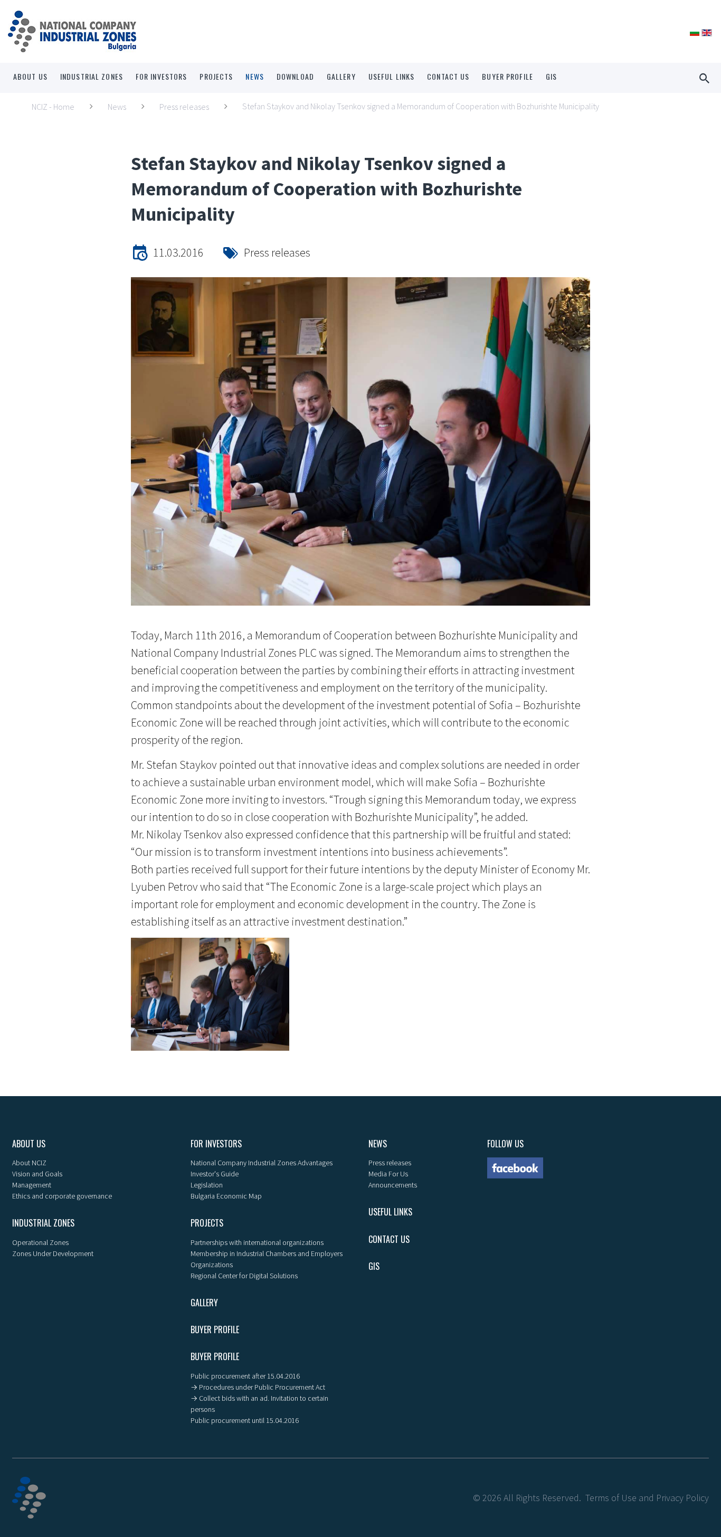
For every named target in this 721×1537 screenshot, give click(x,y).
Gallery (341, 76)
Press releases (184, 106)
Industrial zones (91, 76)
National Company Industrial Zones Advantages (262, 1162)
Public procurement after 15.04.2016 (245, 1376)
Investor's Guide (215, 1173)
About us (30, 76)
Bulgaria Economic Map (226, 1196)
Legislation (207, 1185)
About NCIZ (29, 1162)
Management (31, 1185)
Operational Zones (40, 1242)
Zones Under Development (52, 1253)
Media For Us (388, 1173)
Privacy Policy (682, 1498)
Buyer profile (507, 76)
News (254, 76)
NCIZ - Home (53, 106)
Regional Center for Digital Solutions (244, 1275)
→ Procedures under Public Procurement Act (258, 1387)
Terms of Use (611, 1498)
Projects (216, 76)
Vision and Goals (37, 1173)
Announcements (392, 1185)
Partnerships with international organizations (257, 1242)
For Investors (161, 76)
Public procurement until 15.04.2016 (245, 1420)
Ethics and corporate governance (62, 1196)
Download (295, 76)
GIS (551, 76)
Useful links (391, 76)
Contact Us (448, 76)
